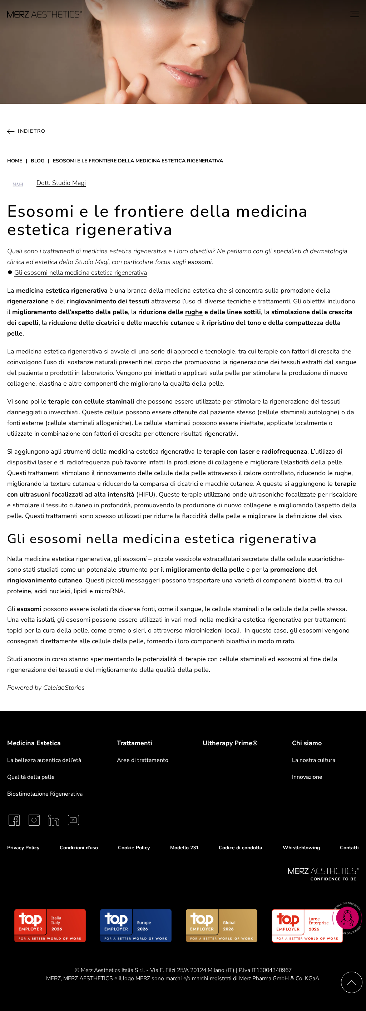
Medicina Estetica (34, 743)
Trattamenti (134, 743)
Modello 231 (184, 847)
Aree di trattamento (142, 760)
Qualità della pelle (31, 777)
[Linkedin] (53, 820)
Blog (37, 160)
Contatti (349, 847)
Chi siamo (307, 743)
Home (14, 160)
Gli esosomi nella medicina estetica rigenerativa (80, 272)
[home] (44, 14)
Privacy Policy (23, 847)
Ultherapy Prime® (230, 743)
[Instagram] (34, 820)
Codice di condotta (240, 847)
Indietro (31, 131)
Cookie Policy (134, 847)
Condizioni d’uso (79, 847)
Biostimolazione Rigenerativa (45, 794)
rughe (194, 312)
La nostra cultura (313, 760)
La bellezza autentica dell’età (44, 760)
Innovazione (307, 777)
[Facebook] (14, 820)
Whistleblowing (301, 847)
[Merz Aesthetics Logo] (323, 874)
